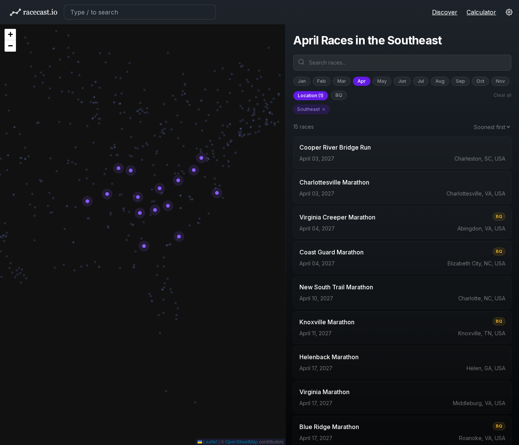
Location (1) (310, 95)
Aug (440, 81)
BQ (338, 95)
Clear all (502, 95)
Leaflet (209, 441)
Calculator (481, 12)
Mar (341, 81)
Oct (480, 81)
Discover (444, 12)
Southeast (308, 109)
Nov (500, 81)
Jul (421, 81)
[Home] (33, 12)
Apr (362, 81)
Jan (302, 81)
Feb (321, 81)
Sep (460, 81)
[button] (10, 34)
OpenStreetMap (241, 441)
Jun (402, 81)
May (382, 81)
